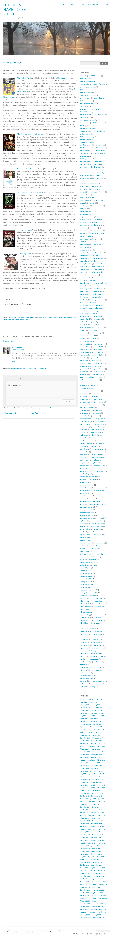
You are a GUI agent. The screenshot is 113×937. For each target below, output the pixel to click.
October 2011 (84, 851)
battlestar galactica (86, 211)
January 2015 (95, 804)
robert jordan (100, 604)
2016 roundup (100, 150)
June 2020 (91, 730)
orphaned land (85, 534)
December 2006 (85, 917)
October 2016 (84, 782)
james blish (94, 396)
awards (82, 203)
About (73, 5)
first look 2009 (99, 344)
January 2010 (96, 873)
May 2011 (83, 857)
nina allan (83, 526)
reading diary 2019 (86, 581)
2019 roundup (84, 161)
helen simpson (97, 374)
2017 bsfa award (85, 153)
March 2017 (100, 774)
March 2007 (102, 912)
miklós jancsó (84, 501)
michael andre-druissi (87, 485)
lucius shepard (84, 460)
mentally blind (84, 482)
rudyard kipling (85, 615)
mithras (82, 504)
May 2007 (83, 912)
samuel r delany (99, 615)
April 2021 (101, 716)
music (101, 518)
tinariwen (93, 656)
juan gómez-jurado (86, 421)
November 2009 (98, 876)
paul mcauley (100, 543)
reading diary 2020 (86, 584)
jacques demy (68, 317)
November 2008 (98, 890)
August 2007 (84, 909)
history (82, 377)
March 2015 (101, 801)
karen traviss (98, 427)
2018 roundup (84, 156)
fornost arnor (100, 352)
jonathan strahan (85, 418)
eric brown (95, 324)
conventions (93, 275)
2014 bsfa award (85, 139)
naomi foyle (84, 523)
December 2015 (85, 793)
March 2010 (101, 870)
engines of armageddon (88, 322)
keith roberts (96, 435)
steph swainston (96, 642)
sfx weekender (84, 631)
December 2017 (85, 765)
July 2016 (93, 785)
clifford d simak (85, 269)
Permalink (27, 319)
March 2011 (100, 857)
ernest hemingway (86, 327)
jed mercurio (84, 405)
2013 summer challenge (87, 134)
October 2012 (84, 837)
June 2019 (101, 743)
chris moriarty (84, 258)
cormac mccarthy (85, 278)
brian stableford (85, 239)
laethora (99, 443)
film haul (83, 336)
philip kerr (83, 557)
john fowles (96, 410)
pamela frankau (85, 537)
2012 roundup (84, 131)
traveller (82, 659)
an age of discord (86, 178)
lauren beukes (84, 449)
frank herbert (99, 355)
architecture (94, 192)
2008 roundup (84, 90)
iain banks (83, 383)
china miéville (99, 253)
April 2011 (91, 857)
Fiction (82, 5)
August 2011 (84, 854)
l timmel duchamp (86, 443)
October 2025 (84, 710)
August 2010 (84, 868)
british (97, 239)
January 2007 (96, 915)
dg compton (84, 294)
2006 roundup (96, 76)
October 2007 (84, 906)
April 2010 (92, 870)
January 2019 (95, 749)
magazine (83, 463)
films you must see (86, 341)
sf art (96, 623)
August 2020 (97, 727)
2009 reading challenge (88, 95)
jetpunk (91, 407)
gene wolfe (95, 360)
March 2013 (101, 829)
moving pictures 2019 (87, 518)
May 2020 (100, 730)
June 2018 (101, 757)
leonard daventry (98, 452)
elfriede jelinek (84, 316)
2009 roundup (84, 98)
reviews (82, 595)
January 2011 (95, 859)
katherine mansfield (98, 429)
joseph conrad (100, 418)
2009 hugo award (86, 92)
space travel (84, 639)
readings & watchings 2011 (88, 593)
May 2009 (83, 884)
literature (83, 457)
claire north (84, 266)
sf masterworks (94, 626)
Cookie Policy (45, 933)
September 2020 (85, 727)
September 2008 (97, 893)
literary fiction (96, 454)
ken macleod (84, 438)
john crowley (84, 410)
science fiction (84, 617)
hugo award (96, 380)
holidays (91, 377)
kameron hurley (85, 427)
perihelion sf (84, 548)
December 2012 (85, 835)
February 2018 (84, 763)
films (19, 317)
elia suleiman (98, 316)
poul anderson (84, 565)
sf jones (82, 626)
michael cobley (84, 490)
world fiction (84, 684)
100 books (83, 76)
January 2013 (95, 832)
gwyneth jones (84, 371)
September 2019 (96, 741)
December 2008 (85, 890)
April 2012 (91, 843)
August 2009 (84, 882)
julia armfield (100, 421)
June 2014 (101, 812)
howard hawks (52, 317)
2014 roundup (100, 145)
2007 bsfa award (85, 79)
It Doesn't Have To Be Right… (14, 10)
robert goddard (85, 601)
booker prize (98, 231)
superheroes (84, 648)
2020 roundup (98, 161)
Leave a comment (9, 341)
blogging (83, 222)
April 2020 (83, 732)
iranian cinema (96, 391)
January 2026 (96, 705)
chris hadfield (97, 255)
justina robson (99, 424)
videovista (83, 670)
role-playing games (86, 612)
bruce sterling (84, 244)
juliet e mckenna (85, 424)
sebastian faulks (97, 620)
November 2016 (97, 779)
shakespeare (97, 631)
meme (95, 479)
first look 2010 (84, 347)
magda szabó (95, 463)
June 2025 (102, 713)
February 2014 (84, 818)
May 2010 (83, 870)
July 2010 (93, 868)
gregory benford (99, 369)
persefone (95, 548)
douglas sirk (84, 300)
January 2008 (96, 901)
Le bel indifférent (24, 169)
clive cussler (84, 272)
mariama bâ (84, 468)
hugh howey (84, 380)
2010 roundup (84, 106)
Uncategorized (85, 662)
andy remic (83, 184)
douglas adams (97, 297)
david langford (85, 289)
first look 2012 (98, 347)
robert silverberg (85, 606)
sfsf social (93, 629)
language (83, 446)
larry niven (94, 446)
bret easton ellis (85, 236)
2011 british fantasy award (88, 112)
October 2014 (84, 810)
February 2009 (85, 887)
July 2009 (94, 882)
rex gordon (93, 595)
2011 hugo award (85, 117)
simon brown (98, 634)
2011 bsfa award (85, 114)
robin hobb (99, 606)
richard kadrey (84, 598)
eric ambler (83, 324)
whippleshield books (86, 678)
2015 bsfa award (85, 148)
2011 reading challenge (87, 120)
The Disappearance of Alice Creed (30, 134)
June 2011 (101, 854)
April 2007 (92, 912)
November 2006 (98, 917)
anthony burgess (96, 186)
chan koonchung (85, 253)
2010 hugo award (85, 101)
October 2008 (85, 893)
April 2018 (92, 760)
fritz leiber (83, 358)
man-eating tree (99, 465)
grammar (98, 366)
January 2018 (95, 763)
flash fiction (98, 349)
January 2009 (96, 887)
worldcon (83, 687)
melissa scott (84, 479)
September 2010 (96, 865)
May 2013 (83, 829)
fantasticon (100, 327)
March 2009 (102, 884)
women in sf (84, 681)
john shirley (83, 416)
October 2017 (84, 768)
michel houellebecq (86, 496)
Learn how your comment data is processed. (47, 408)
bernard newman (85, 219)
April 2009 (92, 884)
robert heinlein (99, 601)
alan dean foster (96, 167)
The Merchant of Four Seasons (29, 193)
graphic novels (84, 369)
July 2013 (93, 826)
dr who (82, 302)
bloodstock (94, 222)
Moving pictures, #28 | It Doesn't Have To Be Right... (29, 368)
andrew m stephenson (87, 181)
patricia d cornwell (86, 540)
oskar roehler (98, 534)
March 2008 (102, 898)
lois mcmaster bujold (98, 457)
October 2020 (98, 724)
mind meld (96, 501)
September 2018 (96, 754)
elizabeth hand (85, 319)
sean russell (84, 620)
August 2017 (84, 771)
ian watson (83, 385)
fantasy (82, 330)
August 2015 (84, 799)
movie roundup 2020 (96, 504)
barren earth (98, 206)
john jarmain (84, 413)
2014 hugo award (85, 145)
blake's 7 (98, 219)
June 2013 (101, 826)
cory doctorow (100, 278)
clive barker (98, 269)
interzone (83, 391)
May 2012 (83, 843)
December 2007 (85, 904)
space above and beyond (88, 637)
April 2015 (91, 801)
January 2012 (95, 846)
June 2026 (91, 699)
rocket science (84, 609)
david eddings (84, 286)
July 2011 (92, 854)
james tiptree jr (85, 402)
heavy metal (84, 374)
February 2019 (84, 749)
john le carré (97, 413)
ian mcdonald (95, 383)
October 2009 (85, 879)
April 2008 (92, 898)
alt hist (98, 175)
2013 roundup (97, 131)
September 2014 (96, 810)
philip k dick (99, 554)
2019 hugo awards (86, 159)
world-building (97, 684)
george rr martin (85, 363)
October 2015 (84, 796)
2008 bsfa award (99, 84)
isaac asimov (84, 394)
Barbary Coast (25, 254)
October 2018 (84, 754)
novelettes (97, 529)
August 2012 (84, 840)
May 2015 (83, 801)
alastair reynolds (85, 170)
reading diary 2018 (86, 579)
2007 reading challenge (87, 81)
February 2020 (85, 735)
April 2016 (92, 788)
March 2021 (84, 718)
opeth (92, 532)
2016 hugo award (85, 150)
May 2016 (83, 788)
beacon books (84, 214)
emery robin (98, 319)
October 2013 (84, 823)
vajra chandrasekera (86, 667)
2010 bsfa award (99, 98)
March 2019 (101, 746)
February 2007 (85, 915)
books (82, 233)
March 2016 (101, 788)
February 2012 (84, 846)
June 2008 (103, 895)
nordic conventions (96, 526)
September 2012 (96, 837)
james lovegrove (97, 399)
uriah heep (98, 662)
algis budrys (101, 173)
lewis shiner (83, 454)
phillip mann (95, 557)
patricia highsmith (86, 543)
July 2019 (93, 743)
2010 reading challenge (87, 103)
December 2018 (85, 752)
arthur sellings (84, 200)
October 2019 (84, 741)
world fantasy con (99, 681)
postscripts (92, 559)
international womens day (88, 388)
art (104, 192)
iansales (15, 66)
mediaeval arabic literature (89, 476)
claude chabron (97, 266)
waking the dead (85, 673)
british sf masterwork (87, 242)
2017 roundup (99, 153)
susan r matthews (98, 648)
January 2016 (95, 790)
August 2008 (84, 895)
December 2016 (85, 779)
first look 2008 (85, 344)
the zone (83, 656)
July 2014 (93, 812)
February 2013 (84, 832)
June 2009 (103, 882)
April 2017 (91, 774)
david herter (97, 286)
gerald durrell (99, 363)
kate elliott (83, 429)
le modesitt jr (84, 452)
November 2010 (97, 862)
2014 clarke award (86, 142)
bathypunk (83, 208)
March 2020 (93, 732)
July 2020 (83, 730)
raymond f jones (85, 568)
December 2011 (85, 848)
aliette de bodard (86, 175)
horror (100, 377)
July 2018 (93, 757)
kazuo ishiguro (96, 432)
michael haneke (99, 490)
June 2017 (101, 771)
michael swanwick (85, 493)
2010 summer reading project (89, 109)
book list (83, 228)
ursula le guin (84, 664)
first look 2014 (84, 349)
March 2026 (93, 702)
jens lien (82, 407)
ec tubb (82, 308)
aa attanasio (84, 164)
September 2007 (97, 906)
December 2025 (85, 707)
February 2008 (85, 901)
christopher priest (86, 264)
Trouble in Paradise (24, 230)
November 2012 (97, 835)
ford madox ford (85, 352)
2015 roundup (100, 148)
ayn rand (93, 203)
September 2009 (97, 879)
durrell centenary (85, 305)
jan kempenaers (99, 402)
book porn (94, 228)
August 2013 (84, 826)
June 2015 (101, 799)
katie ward (83, 432)
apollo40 (83, 192)
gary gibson (84, 360)
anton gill (97, 189)
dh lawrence (97, 294)
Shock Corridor (63, 78)
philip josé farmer (86, 554)
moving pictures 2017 (87, 512)
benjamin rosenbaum (87, 217)
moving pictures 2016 (27, 317)
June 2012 (101, 840)
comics (82, 275)
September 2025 (97, 710)
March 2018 (101, 760)
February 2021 (94, 718)
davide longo (84, 291)
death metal (97, 291)
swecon (82, 651)
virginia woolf (96, 670)
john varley (94, 416)
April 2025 (92, 716)
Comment (68, 401)
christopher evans (99, 258)
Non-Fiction (93, 5)
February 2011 (84, 859)
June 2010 (102, 868)
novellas (82, 532)
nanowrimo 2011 (97, 521)
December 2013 (85, 821)
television (83, 653)
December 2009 (85, 876)
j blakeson (60, 317)
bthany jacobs (84, 247)
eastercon (99, 305)
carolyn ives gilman (86, 250)
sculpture (98, 617)
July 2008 (94, 895)
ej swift (95, 313)
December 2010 (85, 862)
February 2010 (84, 873)
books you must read (97, 233)
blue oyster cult (85, 225)
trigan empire (94, 659)
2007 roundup (84, 84)
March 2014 (101, 815)
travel (102, 656)
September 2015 (96, 796)
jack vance (83, 396)
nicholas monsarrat (98, 523)
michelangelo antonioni (87, 499)
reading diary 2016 (86, 573)
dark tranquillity (99, 283)
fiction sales (84, 333)
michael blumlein (85, 488)
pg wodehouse (84, 551)
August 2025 (84, 713)
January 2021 (84, 721)
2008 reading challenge (88, 87)
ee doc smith (84, 313)
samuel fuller (19, 319)
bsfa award (97, 244)
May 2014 (83, 815)
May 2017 (83, 774)
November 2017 (97, 765)
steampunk (83, 642)
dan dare (92, 280)
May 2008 (83, 898)
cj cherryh (99, 264)
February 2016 (84, 790)
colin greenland (97, 272)
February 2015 (84, 804)
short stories (84, 634)
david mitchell (98, 289)
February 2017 (84, 777)
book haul (97, 225)
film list (92, 336)
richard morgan (99, 598)
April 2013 (91, 829)
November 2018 (97, 752)
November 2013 (97, 821)
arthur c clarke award (87, 197)
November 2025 (98, 707)
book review (84, 231)
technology (92, 651)
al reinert (83, 167)
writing (92, 687)
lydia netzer (98, 460)
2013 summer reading (87, 137)
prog (95, 565)
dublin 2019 (92, 302)
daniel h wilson (84, 283)
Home (65, 5)
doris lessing (84, 297)
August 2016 (84, 785)
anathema (99, 178)
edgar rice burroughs (96, 308)
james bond (84, 399)
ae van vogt (97, 164)
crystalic (82, 280)
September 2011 (96, 851)
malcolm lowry (84, 465)
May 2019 (83, 746)
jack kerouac (97, 394)
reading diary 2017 (86, 576)
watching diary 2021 (86, 675)
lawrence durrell (98, 449)
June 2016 (101, 785)
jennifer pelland (98, 405)
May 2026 (100, 699)
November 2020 (85, 724)
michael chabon (100, 488)
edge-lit (82, 311)
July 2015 (93, 799)
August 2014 (84, 812)
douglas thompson (98, 300)
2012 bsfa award (98, 123)
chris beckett (84, 255)
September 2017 (96, 768)
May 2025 (83, 716)
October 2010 (84, 865)
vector (100, 667)
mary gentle (101, 471)
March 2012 (101, 843)
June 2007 (102, 909)
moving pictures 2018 (87, 515)
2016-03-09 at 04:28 (18, 350)
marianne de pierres (86, 471)
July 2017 (93, 771)
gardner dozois (96, 358)
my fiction (83, 521)
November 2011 (97, 848)
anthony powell (85, 189)
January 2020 (96, 735)
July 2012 (93, 840)
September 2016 (96, 782)
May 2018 (83, 760)
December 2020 (96, 721)
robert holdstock (85, 604)
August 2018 (84, 757)
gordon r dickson (85, 366)
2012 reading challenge (87, 128)
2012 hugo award (85, 126)
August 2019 (84, 743)
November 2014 (97, 807)
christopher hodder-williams (89, 261)
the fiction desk (96, 653)
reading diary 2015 (86, 570)
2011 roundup (84, 123)
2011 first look (99, 114)
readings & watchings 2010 (89, 590)
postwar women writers (87, 562)
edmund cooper (94, 311)
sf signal (83, 629)
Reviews (105, 5)
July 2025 (94, 713)
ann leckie (94, 184)
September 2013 (96, 823)
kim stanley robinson (86, 441)
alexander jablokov (86, 173)
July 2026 (83, 699)
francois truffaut (85, 355)
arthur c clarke (84, 195)
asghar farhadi (98, 200)
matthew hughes (85, 474)
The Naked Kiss (23, 78)
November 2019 (97, 738)
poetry (82, 559)
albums (97, 170)
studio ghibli (98, 645)
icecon (93, 385)
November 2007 (98, 904)
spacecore (96, 639)
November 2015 (97, 793)
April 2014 (91, 815)
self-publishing (84, 623)
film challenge (96, 333)
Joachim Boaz (17, 347)
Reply (14, 361)
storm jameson (85, 645)
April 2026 (83, 702)
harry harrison (98, 371)
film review (13, 317)
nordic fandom (85, 529)
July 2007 (94, 909)
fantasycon (94, 330)
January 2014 (95, 818)
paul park (83, 546)
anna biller (83, 186)
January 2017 (95, 777)
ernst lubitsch (43, 317)
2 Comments (22, 66)
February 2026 (85, 705)
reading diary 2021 (86, 587)
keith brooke (84, 435)
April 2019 (92, 746)
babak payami (84, 206)
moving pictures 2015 (87, 507)
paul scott (94, 546)
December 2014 (85, 807)
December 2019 (85, 738)
